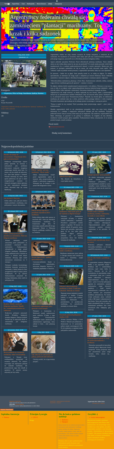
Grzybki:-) (93, 414)
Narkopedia (30, 4)
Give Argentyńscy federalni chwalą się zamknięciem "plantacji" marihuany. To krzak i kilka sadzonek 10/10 (63, 126)
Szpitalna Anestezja (10, 414)
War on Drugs (17, 93)
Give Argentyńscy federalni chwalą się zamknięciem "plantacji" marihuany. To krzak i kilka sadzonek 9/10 (62, 126)
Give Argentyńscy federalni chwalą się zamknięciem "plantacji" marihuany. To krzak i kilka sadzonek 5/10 (56, 126)
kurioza (41, 93)
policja (35, 93)
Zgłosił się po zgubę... (66, 176)
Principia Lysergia (38, 414)
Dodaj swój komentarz (62, 133)
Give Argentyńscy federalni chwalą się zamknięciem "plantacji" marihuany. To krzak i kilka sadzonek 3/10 (53, 126)
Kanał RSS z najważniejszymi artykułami (60, 401)
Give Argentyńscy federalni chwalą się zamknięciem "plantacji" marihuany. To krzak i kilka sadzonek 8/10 (61, 126)
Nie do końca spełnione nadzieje (69, 415)
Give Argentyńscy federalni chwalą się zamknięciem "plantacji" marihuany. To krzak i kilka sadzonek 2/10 (52, 126)
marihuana (27, 93)
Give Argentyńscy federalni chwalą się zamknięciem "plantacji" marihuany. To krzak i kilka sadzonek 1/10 (51, 126)
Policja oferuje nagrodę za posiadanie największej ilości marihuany (41, 213)
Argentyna (8, 93)
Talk (6, 4)
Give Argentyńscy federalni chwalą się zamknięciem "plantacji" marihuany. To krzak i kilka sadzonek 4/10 (55, 126)
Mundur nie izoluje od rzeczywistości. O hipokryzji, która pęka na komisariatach (15, 157)
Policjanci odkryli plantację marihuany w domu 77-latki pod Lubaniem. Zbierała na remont (70, 288)
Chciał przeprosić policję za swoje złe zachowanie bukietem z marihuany (98, 340)
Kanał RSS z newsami (55, 402)
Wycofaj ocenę (49, 126)
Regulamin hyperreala (15, 401)
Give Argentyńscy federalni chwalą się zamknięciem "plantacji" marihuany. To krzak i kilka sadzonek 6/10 (58, 126)
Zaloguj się (58, 4)
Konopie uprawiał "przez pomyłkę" (98, 175)
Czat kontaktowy (19, 404)
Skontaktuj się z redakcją (98, 403)
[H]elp (50, 4)
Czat (23, 4)
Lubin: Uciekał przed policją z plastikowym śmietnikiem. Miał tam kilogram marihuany (15, 236)
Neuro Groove (41, 4)
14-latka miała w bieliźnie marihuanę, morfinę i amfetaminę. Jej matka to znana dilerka (98, 214)
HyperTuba (15, 4)
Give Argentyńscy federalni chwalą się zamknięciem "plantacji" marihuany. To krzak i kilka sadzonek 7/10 (59, 126)
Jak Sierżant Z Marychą (12, 198)
